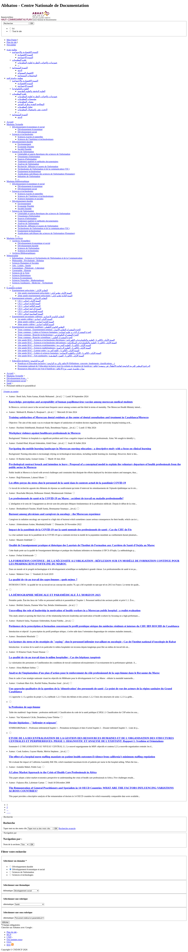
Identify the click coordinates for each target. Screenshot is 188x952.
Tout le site (17, 31)
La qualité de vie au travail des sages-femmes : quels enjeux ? (43, 579)
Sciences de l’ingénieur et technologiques (35, 139)
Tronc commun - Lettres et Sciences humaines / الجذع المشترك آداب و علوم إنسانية (54, 332)
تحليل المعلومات (25, 107)
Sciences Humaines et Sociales (25, 263)
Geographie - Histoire (21, 270)
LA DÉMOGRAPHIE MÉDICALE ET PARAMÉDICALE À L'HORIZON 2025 (55, 594)
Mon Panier (12, 40)
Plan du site (12, 42)
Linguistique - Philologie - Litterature (28, 268)
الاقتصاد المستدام (25, 73)
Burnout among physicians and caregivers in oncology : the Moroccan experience (54, 514)
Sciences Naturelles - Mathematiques (28, 280)
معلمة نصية (12, 49)
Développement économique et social (28, 127)
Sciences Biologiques (21, 275)
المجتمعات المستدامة (27, 75)
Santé (9, 383)
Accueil (10, 122)
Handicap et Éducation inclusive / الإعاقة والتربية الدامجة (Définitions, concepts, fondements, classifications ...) (66, 363)
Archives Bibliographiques (23, 253)
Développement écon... (17, 378)
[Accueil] (16, 20)
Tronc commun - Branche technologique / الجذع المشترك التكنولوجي (48, 335)
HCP (9, 934)
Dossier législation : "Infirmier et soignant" (33, 722)
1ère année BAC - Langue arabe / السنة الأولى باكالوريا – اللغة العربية (48, 350)
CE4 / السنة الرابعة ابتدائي (29, 309)
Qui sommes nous (14, 939)
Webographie (12, 255)
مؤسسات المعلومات (27, 99)
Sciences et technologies (22, 134)
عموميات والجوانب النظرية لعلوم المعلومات (37, 62)
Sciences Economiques (22, 278)
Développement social (27, 132)
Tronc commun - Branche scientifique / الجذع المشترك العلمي (45, 337)
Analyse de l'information (28, 164)
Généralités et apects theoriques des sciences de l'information (44, 154)
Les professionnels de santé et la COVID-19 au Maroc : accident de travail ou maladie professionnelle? (66, 498)
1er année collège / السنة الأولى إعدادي (35, 319)
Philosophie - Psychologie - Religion (28, 260)
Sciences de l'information (23, 151)
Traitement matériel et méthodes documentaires (38, 161)
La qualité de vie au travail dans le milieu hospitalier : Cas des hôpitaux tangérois (54, 657)
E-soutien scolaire (14, 288)
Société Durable (25, 149)
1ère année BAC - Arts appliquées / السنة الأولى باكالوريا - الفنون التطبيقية (51, 356)
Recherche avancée (67, 828)
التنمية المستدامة (20, 68)
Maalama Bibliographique (18, 181)
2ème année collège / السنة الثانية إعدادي (36, 322)
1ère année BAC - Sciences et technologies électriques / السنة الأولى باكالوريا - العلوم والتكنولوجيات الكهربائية (66, 340)
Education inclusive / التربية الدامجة (28, 361)
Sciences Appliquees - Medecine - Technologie (32, 283)
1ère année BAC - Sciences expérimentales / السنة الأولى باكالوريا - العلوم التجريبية (54, 345)
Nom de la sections (11, 844)
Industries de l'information (29, 176)
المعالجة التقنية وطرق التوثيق (31, 104)
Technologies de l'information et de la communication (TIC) (44, 169)
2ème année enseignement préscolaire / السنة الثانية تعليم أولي (45, 295)
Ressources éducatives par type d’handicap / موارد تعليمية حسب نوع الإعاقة (51, 368)
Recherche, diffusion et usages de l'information (38, 166)
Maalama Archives (15, 238)
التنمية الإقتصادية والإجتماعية (25, 52)
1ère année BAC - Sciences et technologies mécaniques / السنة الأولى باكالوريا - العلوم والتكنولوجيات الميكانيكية (67, 342)
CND (9, 937)
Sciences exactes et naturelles (30, 137)
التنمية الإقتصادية (25, 55)
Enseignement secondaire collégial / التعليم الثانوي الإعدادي (38, 316)
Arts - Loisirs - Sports (21, 265)
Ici (13, 28)
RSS (9, 945)
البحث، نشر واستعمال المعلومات (32, 109)
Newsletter (11, 45)
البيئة (20, 70)
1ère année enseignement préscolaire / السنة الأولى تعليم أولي (45, 293)
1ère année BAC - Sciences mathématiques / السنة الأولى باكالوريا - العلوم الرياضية (54, 348)
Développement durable (22, 142)
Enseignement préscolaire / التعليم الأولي (30, 290)
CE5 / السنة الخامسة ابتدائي (30, 311)
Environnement (24, 144)
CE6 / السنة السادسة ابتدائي (30, 314)
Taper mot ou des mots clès (15, 828)
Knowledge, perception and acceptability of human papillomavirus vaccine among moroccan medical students (71, 401)
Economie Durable (26, 147)
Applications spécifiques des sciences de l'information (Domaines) (46, 174)
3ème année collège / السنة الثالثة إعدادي (36, 324)
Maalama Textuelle (15, 124)
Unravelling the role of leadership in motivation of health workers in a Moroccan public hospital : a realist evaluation (75, 610)
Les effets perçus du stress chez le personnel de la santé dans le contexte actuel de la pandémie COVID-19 (67, 482)
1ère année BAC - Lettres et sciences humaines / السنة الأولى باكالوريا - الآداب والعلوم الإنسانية (59, 353)
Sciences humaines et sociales (30, 198)
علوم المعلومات (19, 60)
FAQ (9, 942)
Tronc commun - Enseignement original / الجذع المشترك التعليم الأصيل (49, 329)
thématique (8, 890)
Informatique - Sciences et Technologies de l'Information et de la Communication (47, 258)
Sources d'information (27, 159)
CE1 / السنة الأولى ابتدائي (29, 301)
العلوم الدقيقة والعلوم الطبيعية (31, 91)
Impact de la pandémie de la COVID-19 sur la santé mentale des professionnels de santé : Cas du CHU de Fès (70, 529)
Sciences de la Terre (20, 273)
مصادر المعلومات (25, 102)
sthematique (8, 904)
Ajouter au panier (10, 391)
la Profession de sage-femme (24, 707)
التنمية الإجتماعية (25, 57)
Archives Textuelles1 (21, 241)
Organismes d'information (29, 156)
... (18, 65)
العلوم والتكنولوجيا (20, 88)
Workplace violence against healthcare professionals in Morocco (45, 433)
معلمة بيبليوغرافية (15, 78)
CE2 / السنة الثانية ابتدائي (29, 303)
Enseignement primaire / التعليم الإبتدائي (29, 298)
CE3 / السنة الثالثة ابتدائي (29, 306)
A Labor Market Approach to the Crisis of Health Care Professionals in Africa (53, 772)
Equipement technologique (29, 171)
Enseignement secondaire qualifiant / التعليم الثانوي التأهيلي (38, 327)
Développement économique (30, 129)
